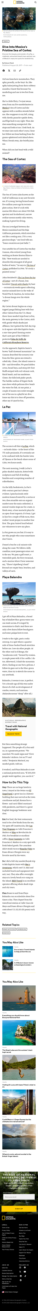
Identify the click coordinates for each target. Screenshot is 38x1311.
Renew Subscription (7, 1273)
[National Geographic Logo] (9, 1219)
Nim (14, 832)
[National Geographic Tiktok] (25, 1276)
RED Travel (17, 881)
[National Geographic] (19, 2)
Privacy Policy (6, 1230)
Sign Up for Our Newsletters (6, 1282)
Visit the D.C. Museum (25, 1244)
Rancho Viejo (26, 849)
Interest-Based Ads (7, 1242)
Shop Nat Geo (23, 1241)
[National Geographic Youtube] (24, 1271)
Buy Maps (22, 1236)
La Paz (25, 446)
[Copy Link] (20, 71)
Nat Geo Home (23, 1227)
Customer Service (7, 1270)
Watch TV (22, 1247)
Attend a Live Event (25, 1230)
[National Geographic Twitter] (20, 1271)
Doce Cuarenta (15, 839)
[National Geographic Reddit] (20, 1280)
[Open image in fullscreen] (33, 414)
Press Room (22, 1258)
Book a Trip (22, 1233)
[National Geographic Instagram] (20, 1267)
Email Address (8, 1192)
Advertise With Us (24, 1261)
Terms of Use (5, 1227)
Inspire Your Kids (24, 1239)
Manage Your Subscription (9, 1276)
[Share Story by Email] (15, 71)
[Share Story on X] (9, 71)
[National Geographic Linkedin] (20, 1276)
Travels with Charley (19, 284)
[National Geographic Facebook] (24, 1267)
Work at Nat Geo (7, 1279)
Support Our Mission (25, 1252)
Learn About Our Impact (26, 1250)
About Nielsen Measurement (6, 1246)
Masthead (22, 1255)
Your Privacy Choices (8, 1249)
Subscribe (5, 1268)
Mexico (5, 108)
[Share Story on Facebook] (4, 71)
